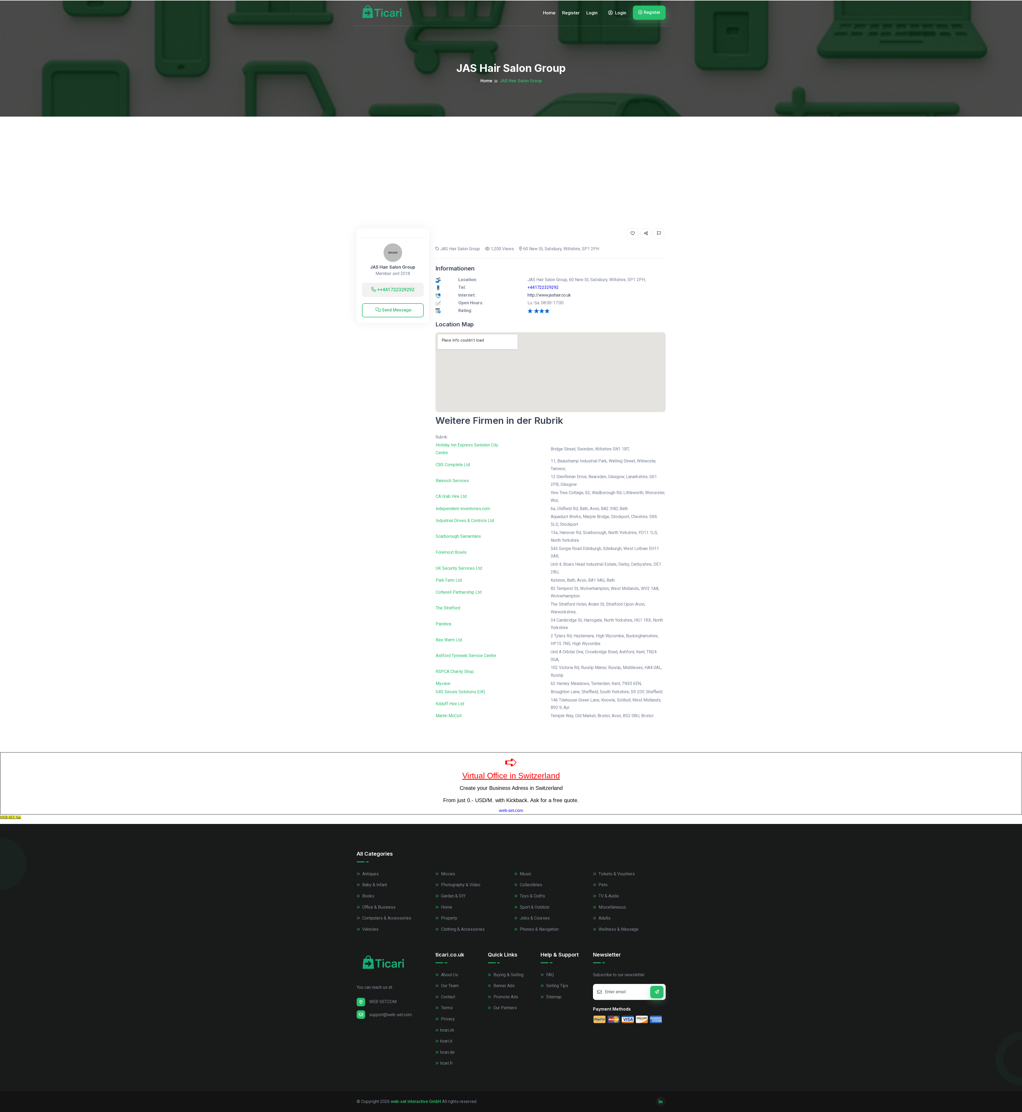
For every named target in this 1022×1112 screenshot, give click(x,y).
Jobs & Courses (534, 918)
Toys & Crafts (532, 895)
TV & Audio (608, 895)
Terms (446, 1007)
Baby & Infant (374, 884)
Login (591, 12)
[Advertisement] (511, 156)
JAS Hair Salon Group (392, 267)
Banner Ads (503, 985)
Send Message (396, 310)
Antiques (370, 873)
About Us (449, 974)
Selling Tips (556, 985)
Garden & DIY (452, 895)
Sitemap (553, 996)
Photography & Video (460, 884)
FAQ (549, 974)
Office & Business (378, 907)
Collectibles (530, 884)
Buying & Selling (508, 974)
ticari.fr (446, 1063)
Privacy (447, 1018)
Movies (447, 873)
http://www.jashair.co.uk (549, 295)
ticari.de (447, 1052)
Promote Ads (505, 996)
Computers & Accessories (386, 918)
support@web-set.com (390, 1014)
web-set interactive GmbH (416, 1101)
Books (367, 895)
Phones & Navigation (539, 929)
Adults (604, 918)
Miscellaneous (611, 907)
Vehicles (369, 929)
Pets (602, 884)
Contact (447, 996)
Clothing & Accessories (462, 929)
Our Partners (504, 1007)
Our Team (449, 985)
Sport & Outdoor (534, 907)
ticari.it (446, 1041)
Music (525, 873)
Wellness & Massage (617, 929)
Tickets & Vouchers (616, 873)
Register (571, 12)
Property (448, 918)
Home (549, 12)
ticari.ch (447, 1030)
